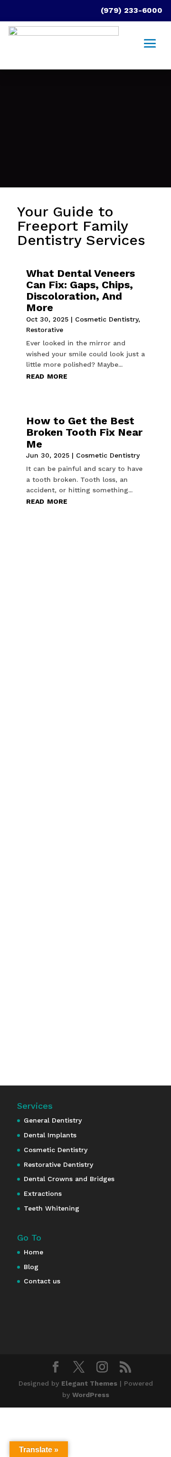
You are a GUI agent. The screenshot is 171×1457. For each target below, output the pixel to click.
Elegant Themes (89, 1383)
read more (46, 375)
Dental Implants (50, 1135)
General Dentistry (53, 1120)
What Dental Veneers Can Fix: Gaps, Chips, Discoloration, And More (80, 290)
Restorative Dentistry (58, 1164)
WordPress (90, 1394)
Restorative (44, 329)
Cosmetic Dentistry (106, 319)
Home (33, 1252)
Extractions (43, 1193)
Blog (31, 1267)
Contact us (42, 1281)
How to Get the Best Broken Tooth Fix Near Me (84, 432)
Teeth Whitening (51, 1208)
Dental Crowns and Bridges (69, 1179)
